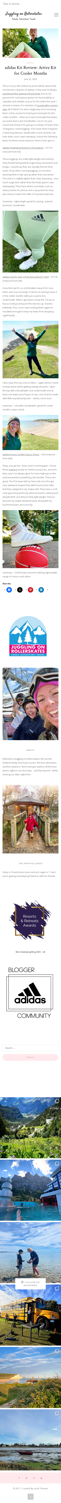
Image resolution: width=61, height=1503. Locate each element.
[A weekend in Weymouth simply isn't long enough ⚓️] (30, 1252)
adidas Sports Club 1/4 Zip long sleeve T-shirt (26, 276)
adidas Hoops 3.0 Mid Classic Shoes (21, 454)
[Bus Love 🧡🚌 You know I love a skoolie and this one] (30, 1315)
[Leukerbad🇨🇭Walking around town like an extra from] (30, 1190)
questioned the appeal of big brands (21, 93)
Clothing (30, 62)
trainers (13, 469)
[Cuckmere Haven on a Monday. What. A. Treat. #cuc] (30, 1377)
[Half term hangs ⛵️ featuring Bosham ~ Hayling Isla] (30, 1439)
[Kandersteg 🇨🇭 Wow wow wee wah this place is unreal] (30, 1127)
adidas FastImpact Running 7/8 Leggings (23, 147)
